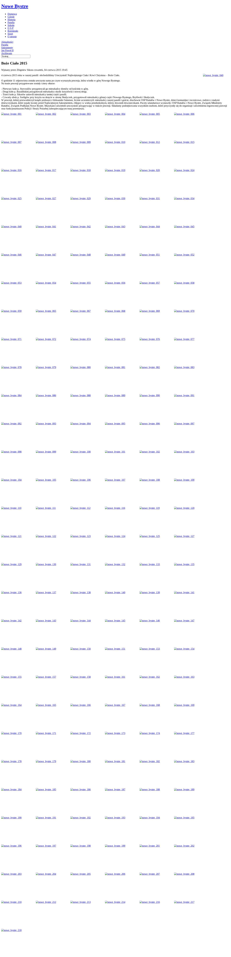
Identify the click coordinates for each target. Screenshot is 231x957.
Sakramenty (7, 47)
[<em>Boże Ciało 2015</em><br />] (213, 75)
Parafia (4, 44)
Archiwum (6, 53)
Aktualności (7, 42)
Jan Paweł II (7, 50)
